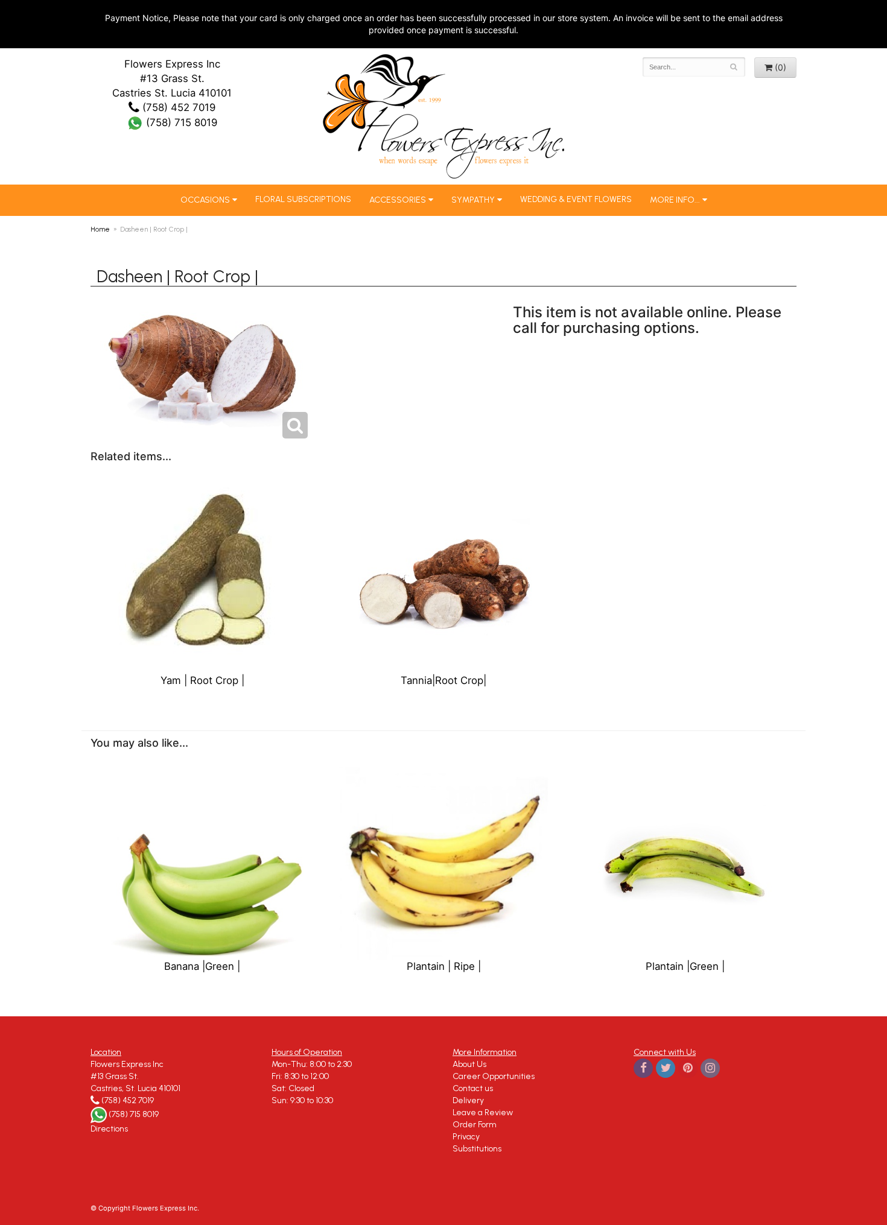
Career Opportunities (494, 1076)
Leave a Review (483, 1112)
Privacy (466, 1137)
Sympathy (473, 200)
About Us (469, 1064)
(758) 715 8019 (180, 122)
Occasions (205, 200)
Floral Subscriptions (303, 199)
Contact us (473, 1088)
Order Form (475, 1124)
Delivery (468, 1100)
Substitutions (477, 1149)
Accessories (397, 200)
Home (100, 229)
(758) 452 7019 (177, 107)
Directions (109, 1129)
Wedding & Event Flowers (576, 199)
